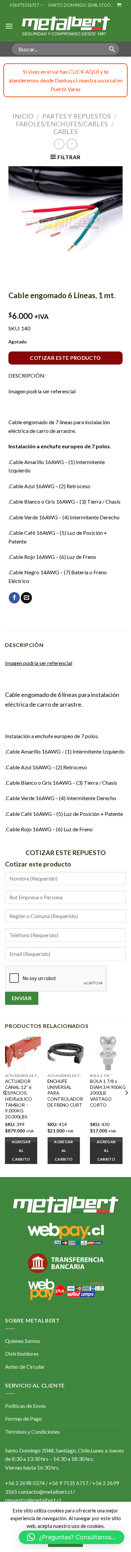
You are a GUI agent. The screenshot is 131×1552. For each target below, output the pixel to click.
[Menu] (9, 26)
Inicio (23, 116)
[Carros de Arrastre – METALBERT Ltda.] (65, 26)
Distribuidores (22, 1353)
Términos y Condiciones (32, 1431)
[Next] (126, 1106)
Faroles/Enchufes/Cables (62, 124)
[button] (71, 1537)
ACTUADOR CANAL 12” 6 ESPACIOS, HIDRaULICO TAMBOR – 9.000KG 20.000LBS (18, 1099)
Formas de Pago (23, 1418)
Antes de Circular (25, 1366)
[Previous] (4, 1106)
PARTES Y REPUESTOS (76, 116)
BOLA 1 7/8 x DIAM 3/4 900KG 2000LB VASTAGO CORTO (108, 1093)
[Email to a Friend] (26, 597)
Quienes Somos (22, 1341)
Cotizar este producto (65, 358)
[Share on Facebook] (14, 597)
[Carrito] (119, 5)
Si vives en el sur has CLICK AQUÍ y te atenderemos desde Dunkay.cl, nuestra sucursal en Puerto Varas (66, 80)
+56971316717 (24, 5)
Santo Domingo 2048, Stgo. (80, 5)
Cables (65, 131)
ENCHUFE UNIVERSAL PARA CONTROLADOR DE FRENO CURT (65, 1093)
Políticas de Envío (25, 1406)
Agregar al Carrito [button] (21, 1150)
